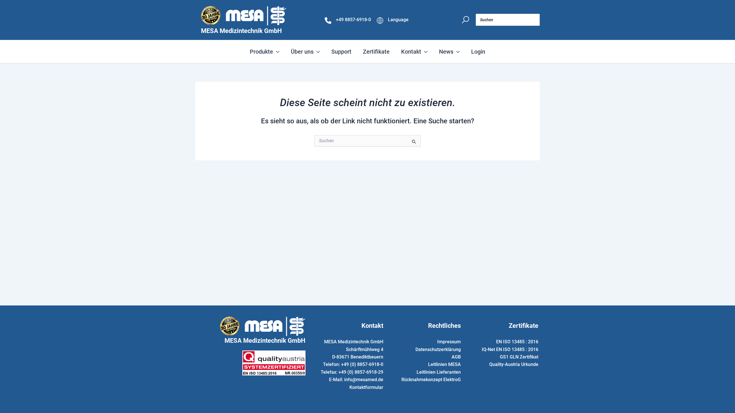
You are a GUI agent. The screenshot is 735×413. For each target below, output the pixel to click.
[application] (276, 51)
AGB (456, 357)
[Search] (535, 20)
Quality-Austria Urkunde (513, 364)
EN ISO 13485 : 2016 (517, 341)
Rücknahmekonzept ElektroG (431, 379)
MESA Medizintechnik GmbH (241, 30)
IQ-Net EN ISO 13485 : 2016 (510, 349)
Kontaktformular (366, 387)
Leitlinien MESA (444, 364)
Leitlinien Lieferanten (439, 372)
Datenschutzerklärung (438, 349)
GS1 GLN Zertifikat (519, 357)
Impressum (449, 341)
